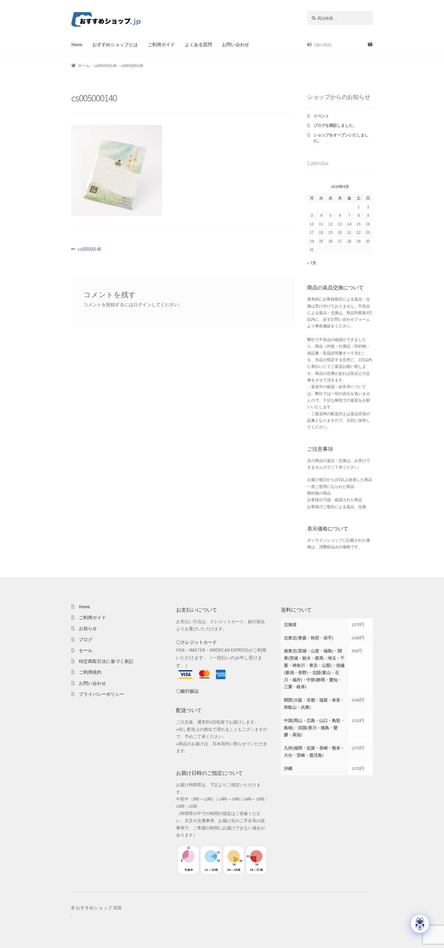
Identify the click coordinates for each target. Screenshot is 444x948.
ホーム (84, 65)
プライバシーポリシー (101, 694)
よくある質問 (198, 44)
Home (76, 44)
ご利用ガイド (161, 44)
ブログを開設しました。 (335, 125)
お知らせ (88, 628)
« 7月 (311, 263)
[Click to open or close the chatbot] (420, 924)
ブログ (85, 639)
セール (85, 650)
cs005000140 (105, 65)
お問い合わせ (235, 44)
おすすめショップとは (115, 44)
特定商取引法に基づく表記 (106, 661)
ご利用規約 (90, 672)
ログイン (142, 304)
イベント (321, 116)
